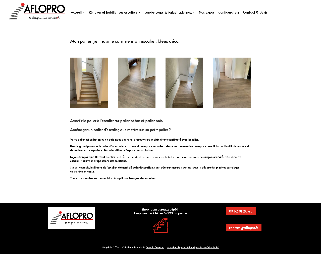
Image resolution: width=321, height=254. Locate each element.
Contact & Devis (255, 12)
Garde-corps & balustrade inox (168, 12)
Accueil (76, 12)
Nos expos (207, 12)
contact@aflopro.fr (243, 227)
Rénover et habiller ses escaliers (113, 12)
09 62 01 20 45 (241, 211)
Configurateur (228, 12)
